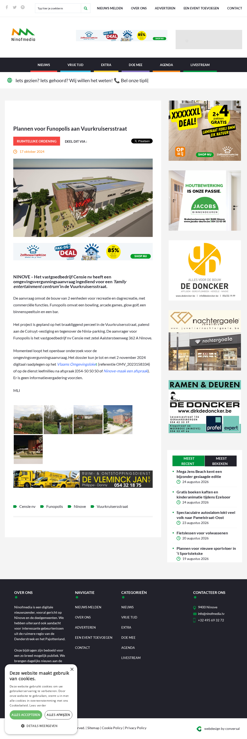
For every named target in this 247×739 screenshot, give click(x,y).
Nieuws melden (110, 8)
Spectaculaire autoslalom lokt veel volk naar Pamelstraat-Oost (206, 515)
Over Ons (139, 8)
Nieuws (44, 65)
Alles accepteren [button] (26, 715)
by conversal (222, 728)
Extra (106, 65)
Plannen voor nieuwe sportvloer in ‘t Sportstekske (206, 551)
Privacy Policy (135, 728)
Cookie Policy (112, 728)
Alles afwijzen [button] (58, 715)
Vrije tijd (75, 65)
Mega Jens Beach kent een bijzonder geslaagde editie (199, 474)
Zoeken (85, 8)
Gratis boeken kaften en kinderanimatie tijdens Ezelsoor (204, 494)
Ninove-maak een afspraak (125, 371)
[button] (41, 726)
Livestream (200, 65)
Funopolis (54, 506)
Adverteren (165, 8)
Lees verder (37, 705)
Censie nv (27, 506)
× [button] (72, 669)
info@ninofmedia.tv (211, 614)
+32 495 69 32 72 (211, 620)
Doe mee (135, 65)
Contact (234, 8)
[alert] (41, 699)
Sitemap (93, 728)
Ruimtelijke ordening (36, 141)
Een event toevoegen (201, 8)
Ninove (80, 506)
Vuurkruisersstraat (112, 506)
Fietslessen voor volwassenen (202, 533)
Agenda (166, 65)
